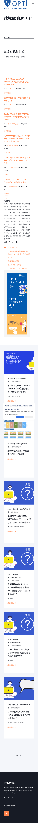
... (4, 198)
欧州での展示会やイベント (17, 265)
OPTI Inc (9, 89)
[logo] (9, 783)
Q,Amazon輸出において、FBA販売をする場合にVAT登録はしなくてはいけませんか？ (17, 138)
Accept (20, 417)
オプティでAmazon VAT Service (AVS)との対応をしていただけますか (17, 82)
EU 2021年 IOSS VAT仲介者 (17, 269)
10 (6, 198)
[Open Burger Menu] (33, 4)
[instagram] (12, 797)
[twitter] (5, 797)
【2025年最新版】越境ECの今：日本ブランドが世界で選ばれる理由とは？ (19, 254)
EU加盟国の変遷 (13, 261)
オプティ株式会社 (12, 124)
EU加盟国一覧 (12, 247)
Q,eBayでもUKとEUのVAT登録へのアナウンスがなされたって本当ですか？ (17, 117)
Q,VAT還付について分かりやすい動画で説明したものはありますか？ (17, 160)
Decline (29, 417)
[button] (19, 755)
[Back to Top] (6, 813)
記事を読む (7, 93)
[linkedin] (9, 797)
